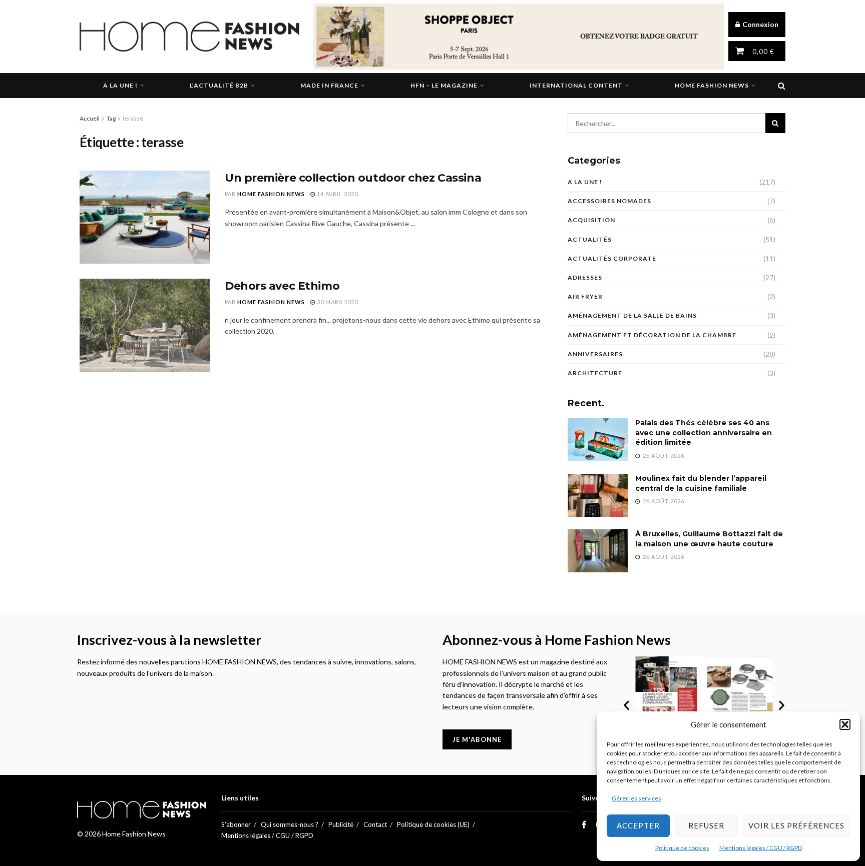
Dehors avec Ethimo (282, 286)
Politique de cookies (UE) (433, 824)
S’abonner (236, 824)
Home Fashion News (712, 85)
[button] (845, 724)
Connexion (759, 24)
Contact (375, 824)
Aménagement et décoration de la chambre (652, 335)
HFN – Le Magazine (444, 85)
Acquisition (591, 220)
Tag (111, 118)
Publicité (340, 824)
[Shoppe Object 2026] (518, 36)
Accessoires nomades (609, 201)
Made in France (329, 85)
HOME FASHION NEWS (271, 194)
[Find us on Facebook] (584, 824)
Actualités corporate (612, 258)
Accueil (90, 118)
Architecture (595, 373)
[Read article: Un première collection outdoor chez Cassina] (145, 217)
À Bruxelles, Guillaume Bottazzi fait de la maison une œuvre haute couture (709, 538)
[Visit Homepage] (189, 37)
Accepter (638, 825)
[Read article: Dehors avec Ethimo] (145, 325)
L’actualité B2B (219, 85)
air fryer (585, 296)
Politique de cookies (682, 847)
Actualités (590, 239)
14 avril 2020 (336, 194)
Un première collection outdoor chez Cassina (353, 178)
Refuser (706, 825)
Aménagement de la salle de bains (632, 315)
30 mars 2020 (336, 302)
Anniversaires (595, 354)
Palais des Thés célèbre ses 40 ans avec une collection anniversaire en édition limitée (703, 432)
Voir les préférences (796, 825)
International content (576, 85)
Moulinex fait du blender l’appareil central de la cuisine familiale (700, 483)
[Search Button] (781, 85)
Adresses (585, 277)
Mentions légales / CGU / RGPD (760, 847)
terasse (133, 118)
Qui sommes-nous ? (289, 824)
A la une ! (120, 85)
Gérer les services (636, 798)
